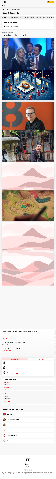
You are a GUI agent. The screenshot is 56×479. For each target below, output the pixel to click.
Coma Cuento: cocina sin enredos (11, 392)
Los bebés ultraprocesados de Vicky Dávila (11, 348)
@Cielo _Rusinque (8, 389)
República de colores (11, 372)
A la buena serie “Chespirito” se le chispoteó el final (13, 342)
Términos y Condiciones (27, 472)
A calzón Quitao (8, 403)
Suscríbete (50, 1)
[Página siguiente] (41, 279)
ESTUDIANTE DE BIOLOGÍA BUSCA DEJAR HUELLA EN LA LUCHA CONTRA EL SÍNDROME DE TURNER (25, 337)
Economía (32, 17)
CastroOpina (6, 382)
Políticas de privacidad (37, 472)
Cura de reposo (10, 367)
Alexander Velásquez (7, 344)
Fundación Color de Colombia (14, 373)
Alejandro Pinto (6, 333)
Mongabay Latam (10, 430)
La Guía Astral (6, 406)
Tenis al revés (6, 396)
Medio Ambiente (46, 17)
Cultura (21, 17)
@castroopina (7, 384)
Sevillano (9, 440)
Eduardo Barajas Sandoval (12, 435)
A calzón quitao (7, 401)
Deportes (27, 17)
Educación (16, 17)
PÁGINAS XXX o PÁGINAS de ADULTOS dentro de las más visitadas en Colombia (19, 331)
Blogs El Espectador (11, 13)
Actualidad (11, 17)
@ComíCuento (8, 393)
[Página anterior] (15, 279)
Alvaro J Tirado (6, 338)
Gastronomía (38, 17)
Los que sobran (7, 387)
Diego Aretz (9, 414)
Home (3, 9)
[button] (54, 17)
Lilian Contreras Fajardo (11, 424)
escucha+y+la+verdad (11, 9)
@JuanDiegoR (8, 398)
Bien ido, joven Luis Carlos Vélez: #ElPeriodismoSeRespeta (15, 354)
